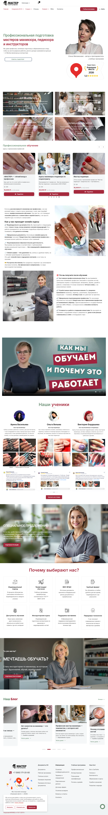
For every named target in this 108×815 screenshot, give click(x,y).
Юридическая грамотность (14, 735)
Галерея (44, 9)
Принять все (31, 807)
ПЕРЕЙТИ (28, 108)
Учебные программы (88, 9)
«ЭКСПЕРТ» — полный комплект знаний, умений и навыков (52, 177)
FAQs (52, 9)
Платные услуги (43, 776)
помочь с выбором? (17, 59)
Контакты (60, 9)
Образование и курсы (47, 740)
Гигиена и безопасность (93, 774)
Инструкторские (76, 773)
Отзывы (36, 9)
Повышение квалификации (76, 777)
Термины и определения (60, 777)
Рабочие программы (44, 773)
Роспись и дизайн (76, 782)
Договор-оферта (61, 787)
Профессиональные (77, 769)
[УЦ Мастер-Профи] (10, 3)
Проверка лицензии (44, 779)
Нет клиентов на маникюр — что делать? (87, 727)
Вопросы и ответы (61, 794)
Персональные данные (60, 783)
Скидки (27, 9)
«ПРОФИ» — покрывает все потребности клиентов (85, 177)
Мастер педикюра (11, 176)
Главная (5, 9)
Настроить (10, 807)
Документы (41, 769)
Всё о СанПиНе (94, 769)
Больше (100, 699)
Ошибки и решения (80, 735)
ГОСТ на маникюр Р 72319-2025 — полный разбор (18, 727)
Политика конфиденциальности (62, 771)
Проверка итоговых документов (44, 784)
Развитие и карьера (95, 785)
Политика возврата (62, 790)
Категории (25, 3)
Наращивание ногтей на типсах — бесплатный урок (53, 731)
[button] (99, 147)
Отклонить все (21, 807)
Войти (103, 9)
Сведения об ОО (17, 9)
